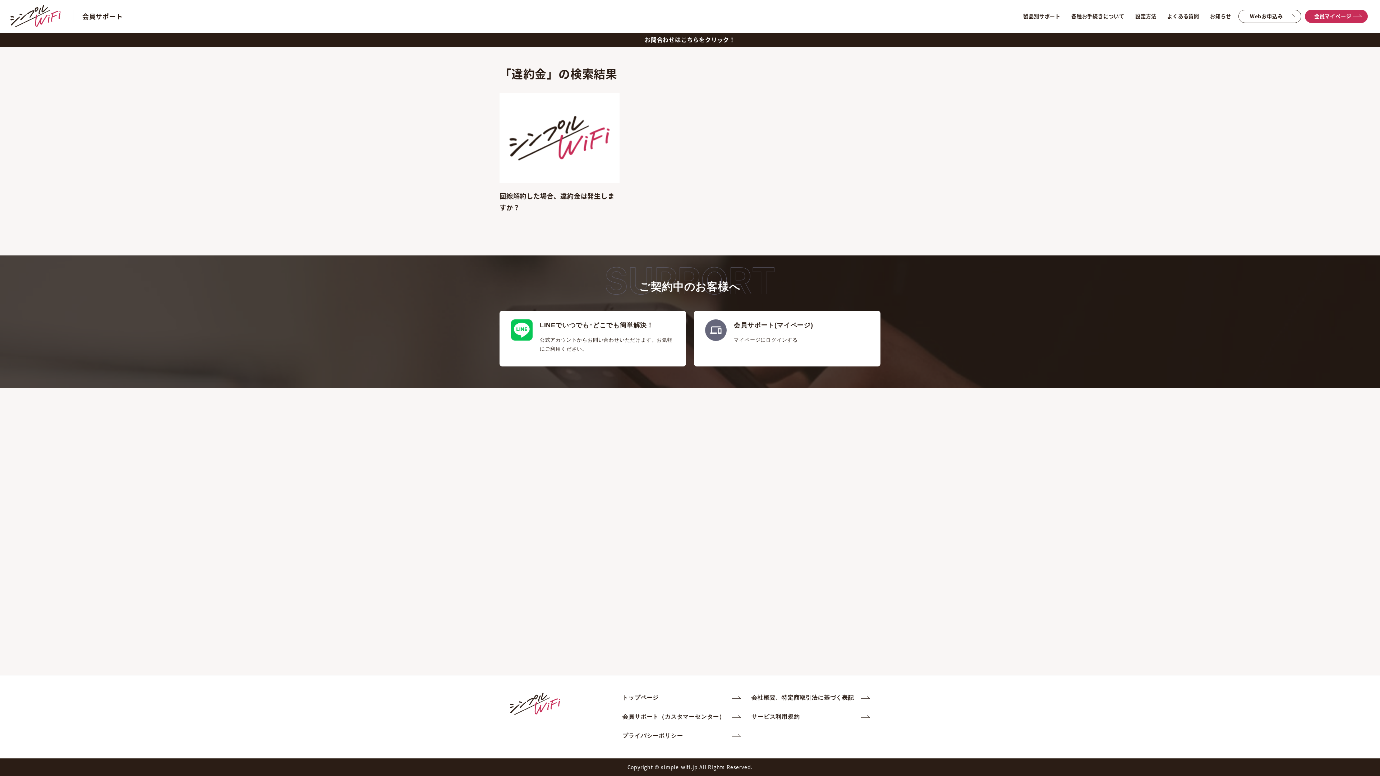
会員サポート (102, 16)
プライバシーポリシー (652, 736)
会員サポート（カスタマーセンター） (673, 716)
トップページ (640, 697)
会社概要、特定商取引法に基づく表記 (802, 697)
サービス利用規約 (775, 716)
